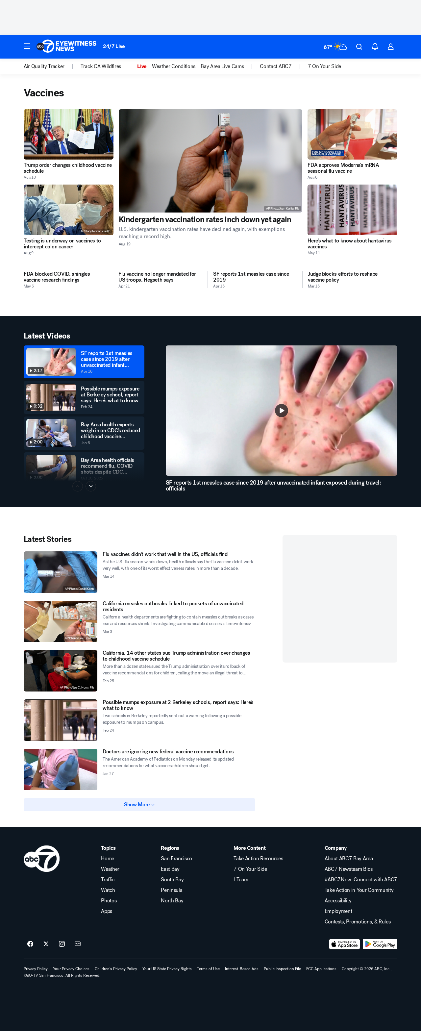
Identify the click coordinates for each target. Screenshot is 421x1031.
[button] (27, 46)
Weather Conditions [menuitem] (173, 66)
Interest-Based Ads (242, 969)
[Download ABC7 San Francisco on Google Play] (380, 944)
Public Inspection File (282, 969)
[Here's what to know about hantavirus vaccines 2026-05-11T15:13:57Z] (352, 210)
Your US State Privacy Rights (167, 969)
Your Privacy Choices (71, 969)
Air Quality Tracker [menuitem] (44, 66)
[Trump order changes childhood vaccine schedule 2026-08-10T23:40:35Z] (68, 134)
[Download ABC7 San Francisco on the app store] (344, 944)
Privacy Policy (36, 969)
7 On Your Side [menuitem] (324, 66)
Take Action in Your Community (359, 890)
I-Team (241, 879)
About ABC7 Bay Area (349, 858)
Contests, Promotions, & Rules (358, 921)
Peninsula (171, 890)
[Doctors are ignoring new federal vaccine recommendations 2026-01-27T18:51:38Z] (60, 769)
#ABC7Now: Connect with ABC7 (361, 879)
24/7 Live (114, 46)
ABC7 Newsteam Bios (349, 869)
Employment (338, 911)
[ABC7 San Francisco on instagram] (61, 944)
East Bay (170, 869)
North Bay (172, 900)
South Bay (172, 879)
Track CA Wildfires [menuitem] (101, 66)
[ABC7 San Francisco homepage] (66, 46)
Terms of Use (208, 969)
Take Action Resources (258, 858)
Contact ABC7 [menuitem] (275, 66)
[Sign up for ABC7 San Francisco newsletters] (77, 944)
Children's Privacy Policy (116, 969)
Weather (110, 869)
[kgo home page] (42, 858)
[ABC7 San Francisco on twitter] (46, 944)
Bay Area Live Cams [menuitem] (222, 66)
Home (107, 858)
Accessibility (338, 900)
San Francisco (176, 858)
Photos (108, 900)
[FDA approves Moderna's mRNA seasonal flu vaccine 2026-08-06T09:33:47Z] (352, 134)
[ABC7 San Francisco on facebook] (30, 944)
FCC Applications (321, 969)
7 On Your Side (250, 869)
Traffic (108, 879)
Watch (108, 890)
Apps (106, 911)
